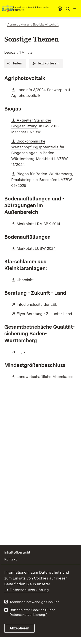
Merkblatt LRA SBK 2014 (39, 223)
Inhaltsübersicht (17, 552)
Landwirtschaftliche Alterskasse (45, 376)
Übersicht (25, 279)
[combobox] (59, 8)
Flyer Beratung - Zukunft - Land (45, 313)
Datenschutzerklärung (29, 589)
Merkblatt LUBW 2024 (36, 248)
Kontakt (10, 559)
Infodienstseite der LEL (37, 304)
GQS (21, 352)
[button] (15, 63)
